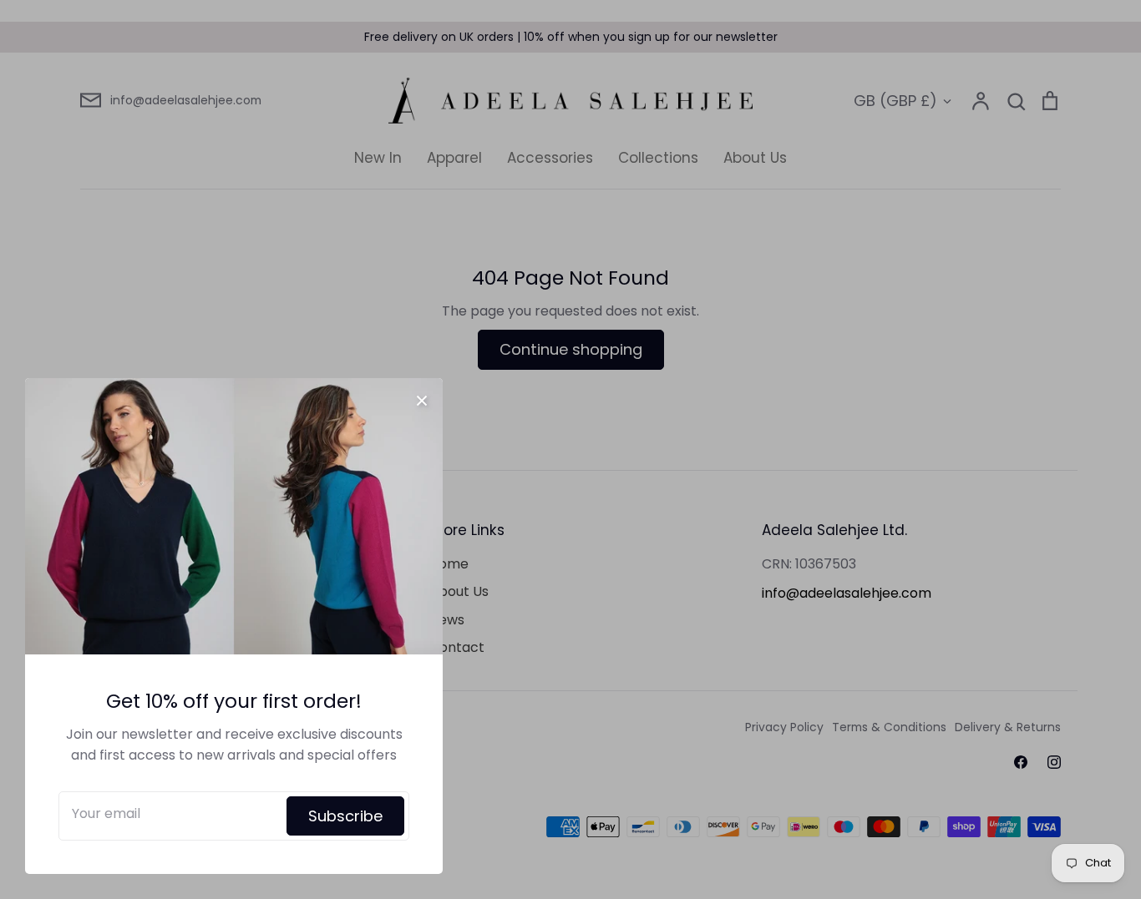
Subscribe (345, 816)
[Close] (421, 399)
